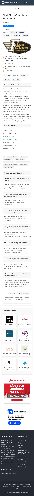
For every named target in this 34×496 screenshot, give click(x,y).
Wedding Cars (24, 156)
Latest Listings (22, 450)
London (5, 484)
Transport (6, 35)
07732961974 (9, 61)
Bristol (29, 486)
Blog (19, 443)
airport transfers (8, 159)
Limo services (23, 164)
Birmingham (12, 484)
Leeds (24, 486)
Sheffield (12, 486)
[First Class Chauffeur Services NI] (17, 46)
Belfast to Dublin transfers (10, 164)
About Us (21, 457)
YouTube (16, 79)
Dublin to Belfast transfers (23, 162)
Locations (21, 445)
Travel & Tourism (16, 35)
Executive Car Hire (8, 162)
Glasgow (27, 484)
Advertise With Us (23, 462)
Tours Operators (20, 32)
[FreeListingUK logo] (10, 3)
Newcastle (5, 486)
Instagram (25, 75)
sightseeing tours (20, 159)
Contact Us (21, 459)
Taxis (5, 9)
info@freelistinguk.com (9, 474)
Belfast (16, 488)
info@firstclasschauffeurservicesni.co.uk (17, 71)
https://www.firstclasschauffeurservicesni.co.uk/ (18, 67)
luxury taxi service (8, 167)
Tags (19, 447)
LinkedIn (7, 79)
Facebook (7, 75)
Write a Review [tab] (24, 293)
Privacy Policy (22, 467)
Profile (16, 75)
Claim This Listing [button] (8, 26)
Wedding (25, 35)
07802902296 (9, 63)
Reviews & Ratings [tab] (10, 293)
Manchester (20, 484)
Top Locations (22, 440)
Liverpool (18, 486)
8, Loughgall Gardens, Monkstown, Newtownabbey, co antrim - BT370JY (16, 57)
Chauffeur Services (12, 156)
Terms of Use (22, 464)
